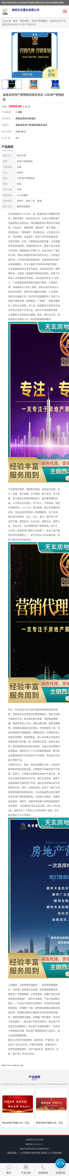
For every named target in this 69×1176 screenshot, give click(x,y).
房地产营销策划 (39, 21)
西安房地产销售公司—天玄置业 (51, 1123)
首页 (15, 21)
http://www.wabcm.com (12, 1065)
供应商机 (24, 21)
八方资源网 (24, 1153)
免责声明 (35, 1153)
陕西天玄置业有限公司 (29, 1149)
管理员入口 (46, 1153)
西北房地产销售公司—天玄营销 (18, 1123)
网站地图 (57, 1153)
